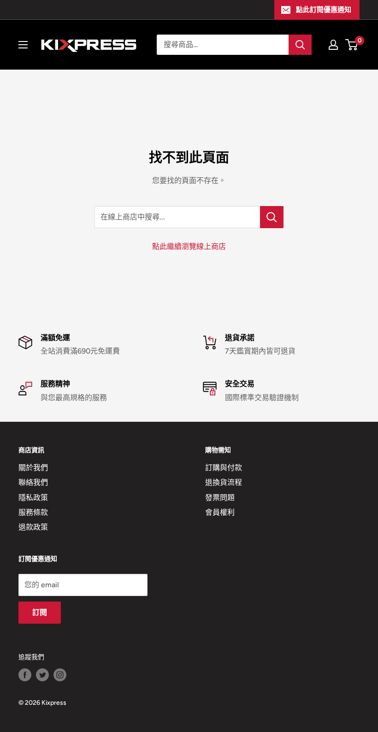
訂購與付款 (223, 467)
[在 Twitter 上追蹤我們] (42, 674)
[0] (352, 44)
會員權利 (220, 512)
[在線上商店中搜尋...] (272, 217)
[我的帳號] (333, 45)
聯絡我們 (33, 482)
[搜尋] (300, 45)
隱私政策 (33, 497)
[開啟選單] (23, 44)
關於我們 (33, 467)
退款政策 (33, 527)
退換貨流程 (223, 482)
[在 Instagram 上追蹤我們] (59, 674)
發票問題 (220, 497)
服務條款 (33, 512)
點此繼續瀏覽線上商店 (189, 246)
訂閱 (39, 612)
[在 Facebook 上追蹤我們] (24, 674)
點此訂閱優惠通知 (323, 10)
